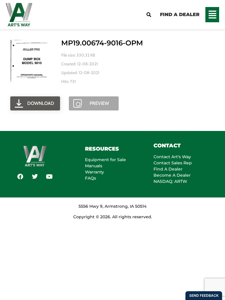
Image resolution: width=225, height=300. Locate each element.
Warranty (94, 172)
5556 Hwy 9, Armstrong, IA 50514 (112, 206)
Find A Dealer (168, 169)
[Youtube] (49, 177)
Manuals (93, 165)
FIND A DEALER (180, 14)
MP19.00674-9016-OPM (102, 43)
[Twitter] (35, 177)
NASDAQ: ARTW (170, 181)
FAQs (90, 178)
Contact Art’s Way (172, 156)
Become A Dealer (172, 175)
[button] (212, 14)
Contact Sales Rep (173, 163)
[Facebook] (20, 177)
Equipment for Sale (105, 159)
